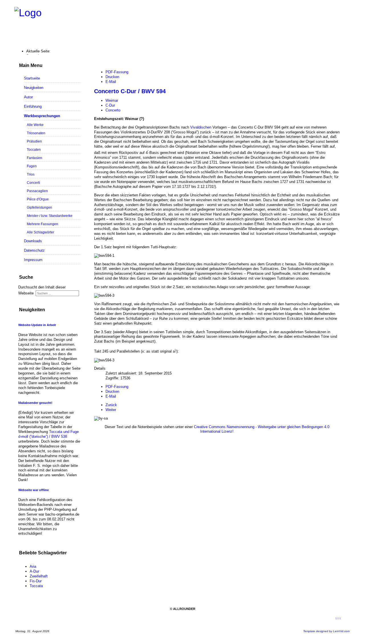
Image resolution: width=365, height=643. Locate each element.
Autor (28, 97)
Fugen (32, 166)
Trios (31, 174)
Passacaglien (37, 191)
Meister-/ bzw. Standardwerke (49, 215)
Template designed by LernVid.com (326, 631)
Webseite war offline (33, 490)
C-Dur (110, 105)
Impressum (33, 260)
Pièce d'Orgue (38, 199)
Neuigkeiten (33, 88)
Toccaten (34, 149)
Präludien (34, 141)
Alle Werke (35, 125)
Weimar (112, 100)
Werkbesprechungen (42, 116)
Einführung (33, 106)
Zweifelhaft (39, 576)
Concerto (113, 110)
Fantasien (34, 158)
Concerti (33, 182)
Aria (33, 566)
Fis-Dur (36, 581)
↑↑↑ (338, 618)
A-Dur (34, 571)
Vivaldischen (201, 127)
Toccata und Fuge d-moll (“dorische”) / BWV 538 (48, 434)
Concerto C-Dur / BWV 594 (130, 91)
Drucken (112, 77)
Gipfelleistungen (39, 207)
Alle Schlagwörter (40, 232)
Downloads (33, 241)
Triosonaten (36, 133)
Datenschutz (34, 250)
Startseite (32, 78)
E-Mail (111, 82)
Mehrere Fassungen (42, 224)
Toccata (36, 586)
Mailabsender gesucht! (35, 402)
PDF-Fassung (117, 72)
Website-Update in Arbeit (37, 325)
